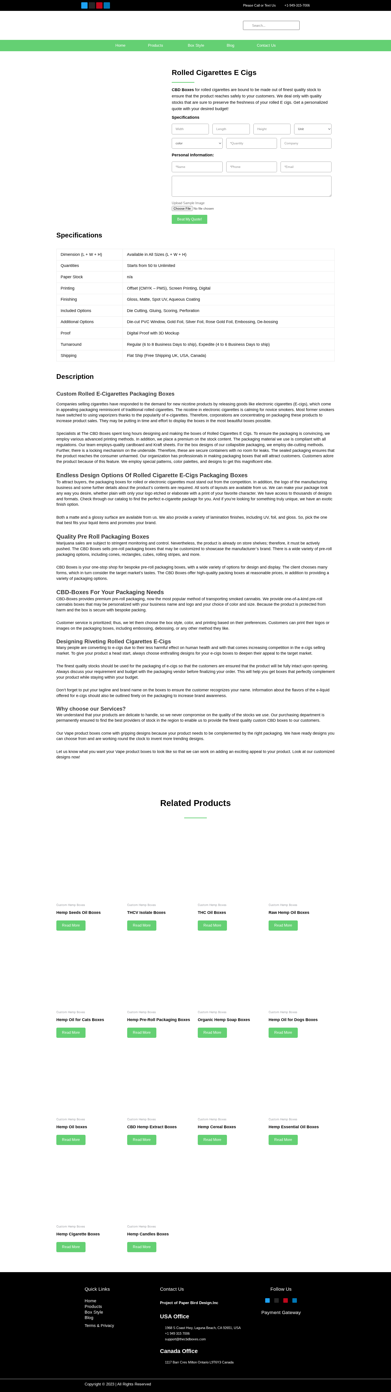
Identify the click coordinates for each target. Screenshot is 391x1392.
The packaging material (254, 439)
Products (155, 45)
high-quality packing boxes (221, 573)
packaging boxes (110, 482)
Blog (230, 45)
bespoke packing (130, 610)
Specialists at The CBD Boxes (83, 433)
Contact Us (266, 45)
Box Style (196, 45)
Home (120, 45)
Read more (71, 925)
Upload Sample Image (188, 203)
